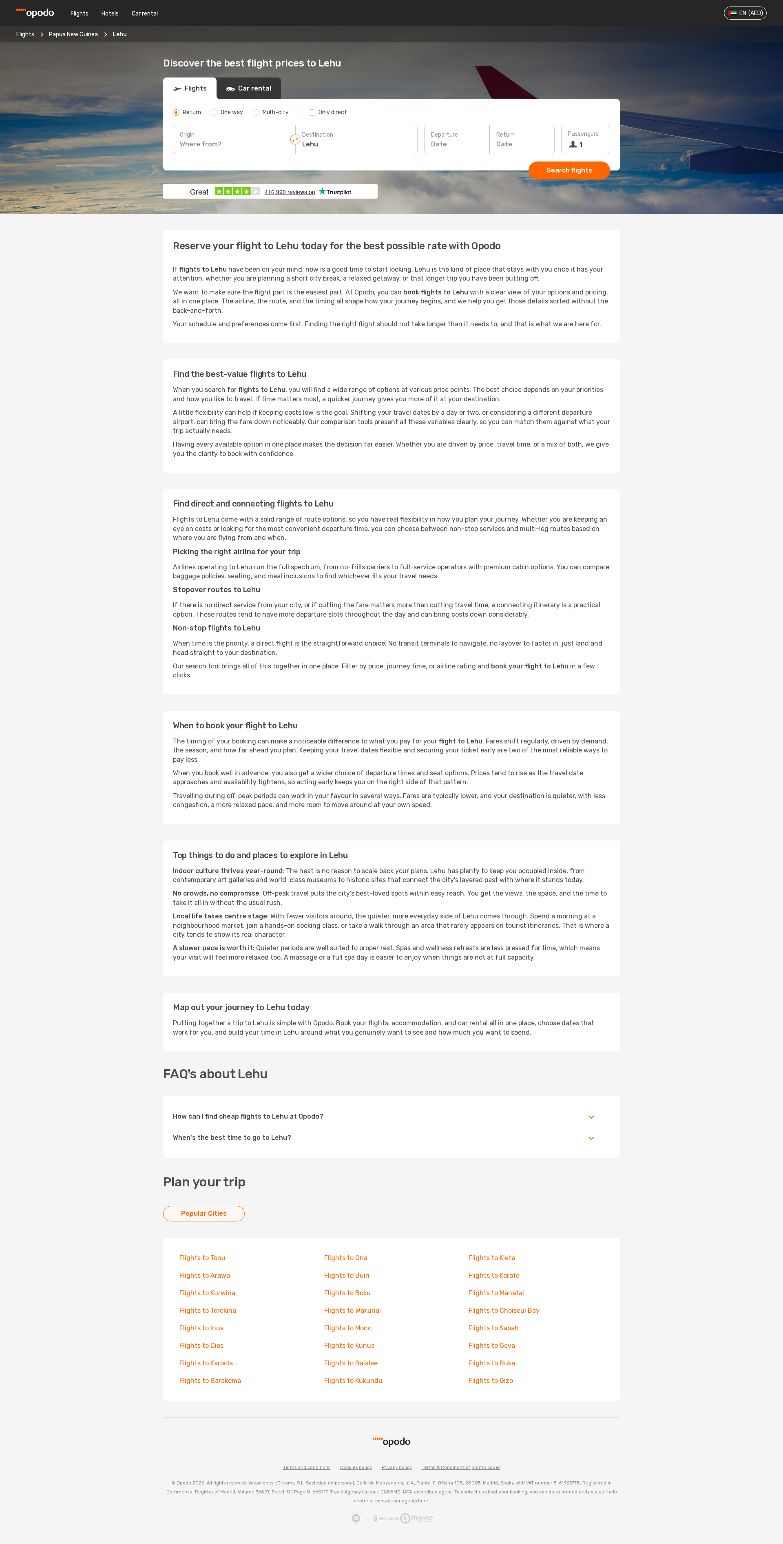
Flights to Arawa (204, 1275)
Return (505, 134)
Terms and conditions (306, 1467)
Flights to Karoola (206, 1363)
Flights (79, 13)
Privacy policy (397, 1467)
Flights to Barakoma (210, 1381)
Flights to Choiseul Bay (504, 1310)
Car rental (145, 13)
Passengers (583, 134)
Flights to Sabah (494, 1328)
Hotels (110, 13)
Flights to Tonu (202, 1258)
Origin (187, 134)
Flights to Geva (492, 1345)
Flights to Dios (201, 1345)
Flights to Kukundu (353, 1381)
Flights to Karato (494, 1275)
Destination (317, 134)
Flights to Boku (347, 1293)
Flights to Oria (345, 1258)
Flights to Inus (201, 1328)
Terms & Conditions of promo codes (461, 1467)
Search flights (569, 170)
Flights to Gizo (491, 1381)
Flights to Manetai (496, 1293)
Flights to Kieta (492, 1258)
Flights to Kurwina (207, 1293)
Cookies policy (356, 1467)
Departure (444, 134)
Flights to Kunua (349, 1345)
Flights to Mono (348, 1328)
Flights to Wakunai (352, 1310)
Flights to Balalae (351, 1363)
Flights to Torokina (207, 1310)
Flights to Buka (492, 1363)
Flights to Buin (346, 1275)
